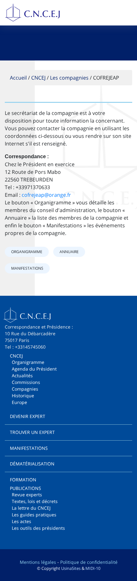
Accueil (18, 77)
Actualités (22, 375)
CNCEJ (38, 77)
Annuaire (69, 251)
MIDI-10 (92, 568)
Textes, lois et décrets (35, 501)
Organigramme (26, 251)
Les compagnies (69, 77)
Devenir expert (27, 416)
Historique (23, 396)
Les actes (21, 521)
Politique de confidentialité (89, 562)
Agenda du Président (34, 369)
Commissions (26, 382)
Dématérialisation (32, 464)
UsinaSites (71, 568)
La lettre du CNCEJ (31, 508)
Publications (25, 488)
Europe (19, 402)
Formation (23, 480)
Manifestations (27, 268)
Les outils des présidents (38, 528)
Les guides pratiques (34, 515)
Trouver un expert (32, 432)
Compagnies (25, 389)
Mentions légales (38, 562)
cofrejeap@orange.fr (46, 194)
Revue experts (27, 495)
